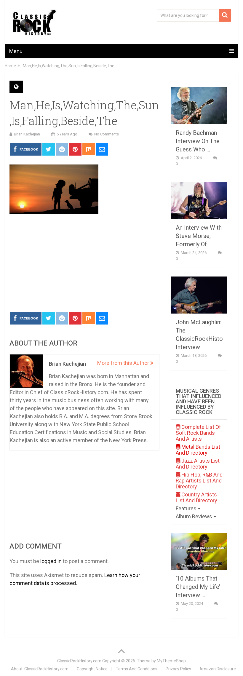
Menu (16, 51)
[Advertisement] (84, 263)
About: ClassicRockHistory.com (39, 669)
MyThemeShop (171, 661)
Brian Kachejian (27, 134)
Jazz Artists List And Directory (198, 464)
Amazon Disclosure (217, 669)
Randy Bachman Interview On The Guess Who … (198, 141)
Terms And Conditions (136, 669)
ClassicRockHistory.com (79, 661)
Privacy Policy (178, 669)
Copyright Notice (92, 669)
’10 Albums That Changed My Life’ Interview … (198, 587)
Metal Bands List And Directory (198, 450)
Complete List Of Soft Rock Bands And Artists (198, 433)
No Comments (106, 134)
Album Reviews (194, 516)
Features (187, 508)
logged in (51, 561)
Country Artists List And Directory (196, 497)
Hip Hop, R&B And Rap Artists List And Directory (199, 481)
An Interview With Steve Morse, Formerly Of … (199, 236)
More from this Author (123, 363)
